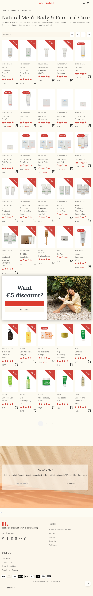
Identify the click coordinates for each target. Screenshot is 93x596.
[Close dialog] (88, 278)
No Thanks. (24, 310)
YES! (24, 303)
